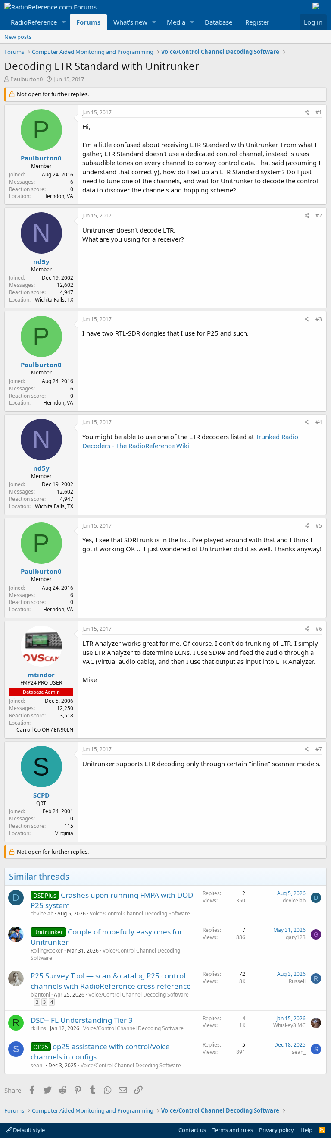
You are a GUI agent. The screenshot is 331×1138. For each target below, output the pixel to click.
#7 (318, 749)
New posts (17, 37)
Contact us (192, 1130)
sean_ (37, 1065)
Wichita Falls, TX (54, 299)
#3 (318, 319)
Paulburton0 (26, 79)
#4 (318, 422)
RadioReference (34, 22)
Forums (88, 22)
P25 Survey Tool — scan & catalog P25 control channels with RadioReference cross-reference (111, 981)
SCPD (41, 795)
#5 (318, 525)
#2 (318, 215)
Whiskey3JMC (289, 1025)
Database (218, 22)
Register (257, 22)
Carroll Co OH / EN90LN (44, 729)
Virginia (64, 833)
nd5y (41, 261)
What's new (130, 22)
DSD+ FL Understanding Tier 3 (82, 1020)
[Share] (307, 113)
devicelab (42, 913)
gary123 (296, 937)
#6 (318, 628)
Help (306, 1130)
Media (176, 22)
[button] (64, 22)
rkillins (38, 1028)
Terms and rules (232, 1130)
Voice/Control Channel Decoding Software (140, 913)
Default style (28, 1130)
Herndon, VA (58, 196)
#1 (318, 112)
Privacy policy (276, 1130)
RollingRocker (47, 950)
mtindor (41, 674)
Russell (297, 981)
